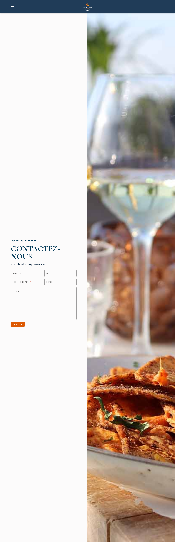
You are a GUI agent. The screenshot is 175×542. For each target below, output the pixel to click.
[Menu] (12, 6)
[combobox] (15, 282)
